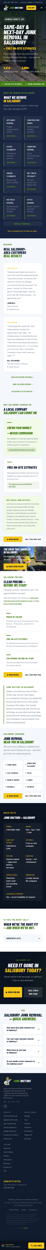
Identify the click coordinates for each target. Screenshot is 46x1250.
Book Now (31, 8)
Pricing (6, 1156)
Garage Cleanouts (10, 1131)
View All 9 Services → (23, 224)
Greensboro (28, 1131)
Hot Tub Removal (10, 1124)
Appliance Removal (10, 1120)
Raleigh (27, 1116)
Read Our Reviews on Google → (23, 377)
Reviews (7, 1163)
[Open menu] (41, 7)
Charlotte (27, 1127)
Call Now (38, 1245)
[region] (23, 84)
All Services (8, 1139)
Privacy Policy (14, 1210)
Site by (20, 1228)
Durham (27, 1124)
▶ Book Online (13, 539)
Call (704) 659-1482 (33, 539)
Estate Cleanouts (10, 1127)
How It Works (8, 1152)
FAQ (5, 1171)
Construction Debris (11, 1135)
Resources (8, 1160)
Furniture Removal (10, 1116)
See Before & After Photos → (23, 391)
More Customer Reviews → (23, 384)
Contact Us (8, 1167)
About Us (7, 1148)
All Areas (27, 1139)
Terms (24, 1210)
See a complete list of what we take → (23, 231)
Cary (26, 1120)
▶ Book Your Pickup (15, 566)
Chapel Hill (28, 1135)
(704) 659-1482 (9, 1188)
